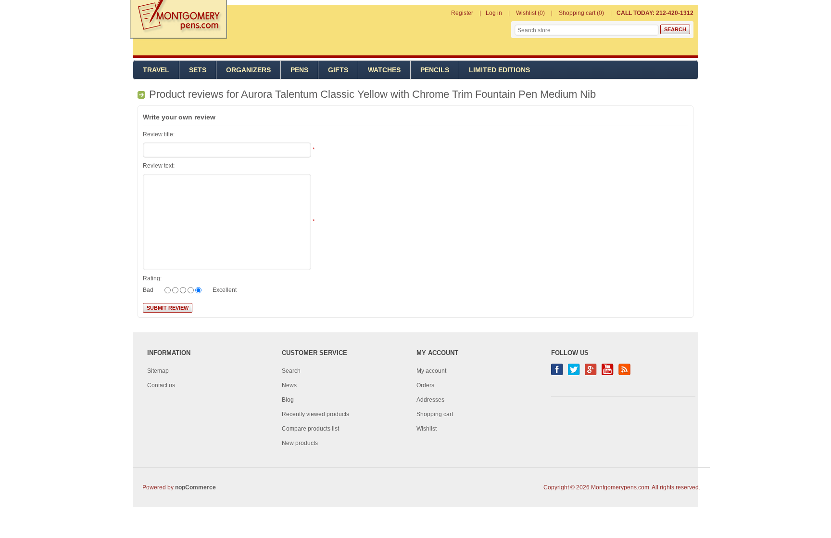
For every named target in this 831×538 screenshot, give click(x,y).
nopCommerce (195, 487)
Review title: (159, 134)
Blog (288, 399)
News (289, 385)
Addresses (430, 399)
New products (300, 443)
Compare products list (310, 428)
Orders (425, 385)
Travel (156, 70)
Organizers (248, 70)
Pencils (434, 70)
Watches (384, 70)
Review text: (159, 165)
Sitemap (158, 370)
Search (291, 370)
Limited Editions (499, 70)
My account (431, 370)
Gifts (338, 70)
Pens (299, 70)
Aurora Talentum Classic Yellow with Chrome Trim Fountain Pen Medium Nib (418, 94)
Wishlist (426, 428)
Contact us (161, 385)
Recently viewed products (315, 414)
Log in (494, 13)
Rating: (152, 278)
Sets (197, 70)
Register (462, 13)
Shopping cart (434, 414)
